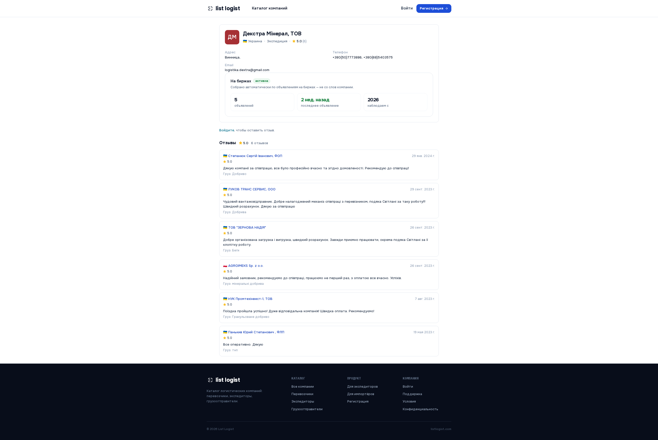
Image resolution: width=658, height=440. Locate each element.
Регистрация (431, 8)
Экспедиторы (302, 401)
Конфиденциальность (420, 409)
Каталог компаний (269, 8)
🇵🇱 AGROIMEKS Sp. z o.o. (243, 265)
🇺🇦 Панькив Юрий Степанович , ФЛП (253, 332)
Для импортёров (360, 394)
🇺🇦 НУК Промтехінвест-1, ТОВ (247, 299)
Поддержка (412, 394)
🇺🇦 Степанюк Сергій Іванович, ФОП (252, 156)
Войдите (226, 130)
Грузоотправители (307, 409)
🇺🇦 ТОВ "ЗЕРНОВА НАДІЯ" (244, 227)
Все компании (302, 387)
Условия (409, 401)
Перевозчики (302, 394)
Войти (407, 8)
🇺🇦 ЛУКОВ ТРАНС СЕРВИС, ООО (249, 189)
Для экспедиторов (362, 387)
